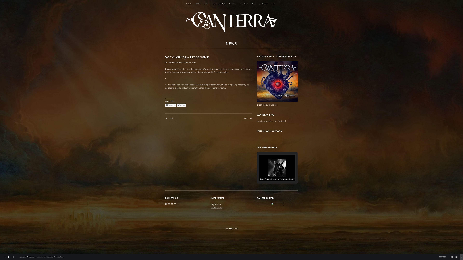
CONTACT (264, 4)
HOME (188, 4)
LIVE (207, 4)
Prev (171, 118)
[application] (231, 257)
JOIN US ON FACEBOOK (269, 131)
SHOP (274, 4)
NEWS (198, 4)
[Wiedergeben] (9, 257)
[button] (272, 174)
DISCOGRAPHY (219, 4)
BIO (253, 4)
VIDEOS (232, 4)
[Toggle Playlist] (456, 257)
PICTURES (244, 4)
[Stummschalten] (452, 257)
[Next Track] (13, 257)
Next (246, 118)
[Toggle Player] (461, 257)
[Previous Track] (5, 257)
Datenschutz (216, 207)
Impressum (216, 204)
